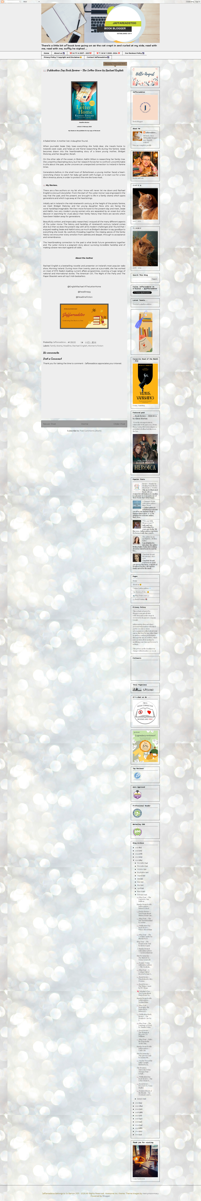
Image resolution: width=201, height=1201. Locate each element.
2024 (137, 854)
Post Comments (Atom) (90, 431)
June (139, 882)
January (140, 1099)
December (141, 863)
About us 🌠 (59, 53)
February (140, 895)
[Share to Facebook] (93, 342)
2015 (137, 1122)
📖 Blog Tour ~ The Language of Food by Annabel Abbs (144, 1025)
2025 (137, 851)
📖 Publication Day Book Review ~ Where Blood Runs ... (144, 929)
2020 (137, 1106)
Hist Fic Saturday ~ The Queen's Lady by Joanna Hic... (144, 1056)
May (139, 885)
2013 (137, 1128)
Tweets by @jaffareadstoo (142, 304)
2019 (137, 1109)
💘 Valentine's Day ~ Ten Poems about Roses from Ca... (144, 993)
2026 (137, 847)
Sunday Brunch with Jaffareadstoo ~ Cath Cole (144, 1048)
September (141, 872)
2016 (137, 1119)
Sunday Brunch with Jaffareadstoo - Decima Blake (144, 1000)
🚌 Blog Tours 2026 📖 (141, 595)
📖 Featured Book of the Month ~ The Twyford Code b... (144, 1093)
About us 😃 (137, 584)
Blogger (106, 1196)
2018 (137, 1112)
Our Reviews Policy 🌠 (134, 53)
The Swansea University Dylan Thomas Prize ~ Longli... (144, 1071)
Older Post (119, 424)
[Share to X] (91, 342)
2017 (137, 1115)
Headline (67, 346)
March (139, 891)
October (140, 869)
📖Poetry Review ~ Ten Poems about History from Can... (144, 913)
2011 (137, 1134)
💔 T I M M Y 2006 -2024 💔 (108, 53)
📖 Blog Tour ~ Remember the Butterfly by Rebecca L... (143, 1008)
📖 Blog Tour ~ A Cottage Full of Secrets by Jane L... (144, 972)
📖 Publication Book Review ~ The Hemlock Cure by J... (144, 1017)
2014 (137, 1125)
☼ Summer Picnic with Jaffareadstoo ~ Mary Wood (149, 503)
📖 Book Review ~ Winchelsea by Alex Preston (144, 979)
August (140, 876)
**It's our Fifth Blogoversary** (148, 522)
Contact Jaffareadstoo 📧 (142, 588)
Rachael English (79, 346)
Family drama (56, 346)
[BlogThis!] (88, 342)
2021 (137, 1103)
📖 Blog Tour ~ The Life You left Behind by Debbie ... (144, 920)
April (139, 888)
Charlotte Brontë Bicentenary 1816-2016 (149, 556)
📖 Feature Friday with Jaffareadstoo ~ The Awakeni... (144, 965)
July (138, 879)
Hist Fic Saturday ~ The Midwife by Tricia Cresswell (144, 958)
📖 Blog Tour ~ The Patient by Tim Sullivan (144, 899)
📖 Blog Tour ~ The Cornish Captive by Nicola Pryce (144, 937)
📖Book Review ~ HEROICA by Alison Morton (145, 417)
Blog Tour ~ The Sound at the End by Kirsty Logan (144, 944)
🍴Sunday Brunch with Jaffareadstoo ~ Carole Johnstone (145, 951)
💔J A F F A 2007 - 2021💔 (81, 53)
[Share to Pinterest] (95, 342)
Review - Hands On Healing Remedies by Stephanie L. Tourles (149, 486)
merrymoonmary (150, 1193)
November (141, 866)
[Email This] (86, 342)
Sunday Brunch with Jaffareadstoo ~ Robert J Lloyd (144, 906)
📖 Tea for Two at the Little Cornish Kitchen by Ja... (144, 1063)
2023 (137, 857)
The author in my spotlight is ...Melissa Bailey (149, 539)
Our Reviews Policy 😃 (141, 592)
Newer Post (49, 424)
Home (46, 53)
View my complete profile (142, 145)
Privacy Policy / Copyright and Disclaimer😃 (63, 57)
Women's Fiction (95, 346)
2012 (137, 1131)
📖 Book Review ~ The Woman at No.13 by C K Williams (143, 1033)
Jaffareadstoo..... (151, 132)
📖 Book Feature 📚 (140, 599)
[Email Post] (81, 342)
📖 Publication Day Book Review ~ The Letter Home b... (144, 1079)
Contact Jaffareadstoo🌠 (98, 57)
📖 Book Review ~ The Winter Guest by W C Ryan (144, 986)
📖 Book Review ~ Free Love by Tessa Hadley (144, 1086)
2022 (137, 860)
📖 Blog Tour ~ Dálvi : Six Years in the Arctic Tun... (144, 1041)
